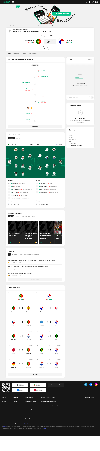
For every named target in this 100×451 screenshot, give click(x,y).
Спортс (8, 25)
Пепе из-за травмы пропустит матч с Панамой (20, 273)
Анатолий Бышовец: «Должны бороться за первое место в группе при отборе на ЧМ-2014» (31, 260)
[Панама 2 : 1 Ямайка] (68, 42)
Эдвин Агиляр (53, 186)
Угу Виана (22, 183)
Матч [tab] (9, 53)
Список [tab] (18, 138)
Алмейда (27, 113)
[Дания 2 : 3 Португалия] (19, 299)
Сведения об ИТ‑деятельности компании (34, 414)
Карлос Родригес (44, 183)
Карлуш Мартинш (26, 82)
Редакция (4, 401)
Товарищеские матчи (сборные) (26, 25)
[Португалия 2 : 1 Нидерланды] (31, 42)
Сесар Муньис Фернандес (76, 145)
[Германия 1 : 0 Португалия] (28, 42)
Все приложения (55, 385)
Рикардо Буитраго (44, 192)
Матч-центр (16, 25)
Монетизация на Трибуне (31, 401)
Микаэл (24, 108)
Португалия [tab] (14, 254)
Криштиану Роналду (27, 189)
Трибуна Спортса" (29, 397)
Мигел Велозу (15, 195)
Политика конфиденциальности (48, 401)
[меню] (12, 2)
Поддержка (16, 405)
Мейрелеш (27, 90)
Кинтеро (42, 71)
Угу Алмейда (15, 192)
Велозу (28, 88)
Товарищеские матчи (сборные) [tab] (31, 254)
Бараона (42, 78)
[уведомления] (89, 2)
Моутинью (27, 84)
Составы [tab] (24, 53)
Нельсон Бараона (52, 189)
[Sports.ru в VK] (91, 385)
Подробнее (44, 428)
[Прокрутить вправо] (60, 232)
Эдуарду (18, 186)
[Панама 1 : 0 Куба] (71, 42)
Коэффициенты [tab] (33, 53)
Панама (69, 41)
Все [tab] (9, 254)
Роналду (46, 49)
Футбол (11, 25)
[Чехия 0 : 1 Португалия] (32, 42)
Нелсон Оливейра (23, 192)
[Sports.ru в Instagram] (96, 385)
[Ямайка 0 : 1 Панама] (67, 42)
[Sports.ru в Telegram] (86, 385)
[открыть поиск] (86, 2)
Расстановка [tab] (11, 138)
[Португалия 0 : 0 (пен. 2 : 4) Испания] (33, 42)
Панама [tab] (20, 254)
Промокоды (27, 418)
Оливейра (46, 47)
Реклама (15, 401)
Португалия (29, 41)
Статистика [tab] (16, 53)
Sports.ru (5, 426)
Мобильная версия (89, 397)
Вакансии (15, 397)
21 (9, 262)
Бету (13, 186)
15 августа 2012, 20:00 (47, 36)
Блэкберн (42, 95)
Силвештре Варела (16, 189)
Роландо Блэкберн (44, 186)
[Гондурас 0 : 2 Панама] (50, 299)
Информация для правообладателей (49, 405)
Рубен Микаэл (15, 183)
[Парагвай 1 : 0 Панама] (66, 42)
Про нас (3, 397)
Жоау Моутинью (25, 198)
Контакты (4, 405)
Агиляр (42, 96)
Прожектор (27, 405)
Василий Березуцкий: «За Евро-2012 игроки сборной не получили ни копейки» (28, 266)
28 (10, 269)
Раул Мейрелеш (24, 195)
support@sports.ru (27, 423)
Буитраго (42, 70)
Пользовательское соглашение (48, 397)
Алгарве (71, 137)
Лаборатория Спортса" (30, 409)
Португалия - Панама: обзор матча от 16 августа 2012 (43, 25)
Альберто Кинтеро (54, 192)
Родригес (42, 101)
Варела (28, 119)
